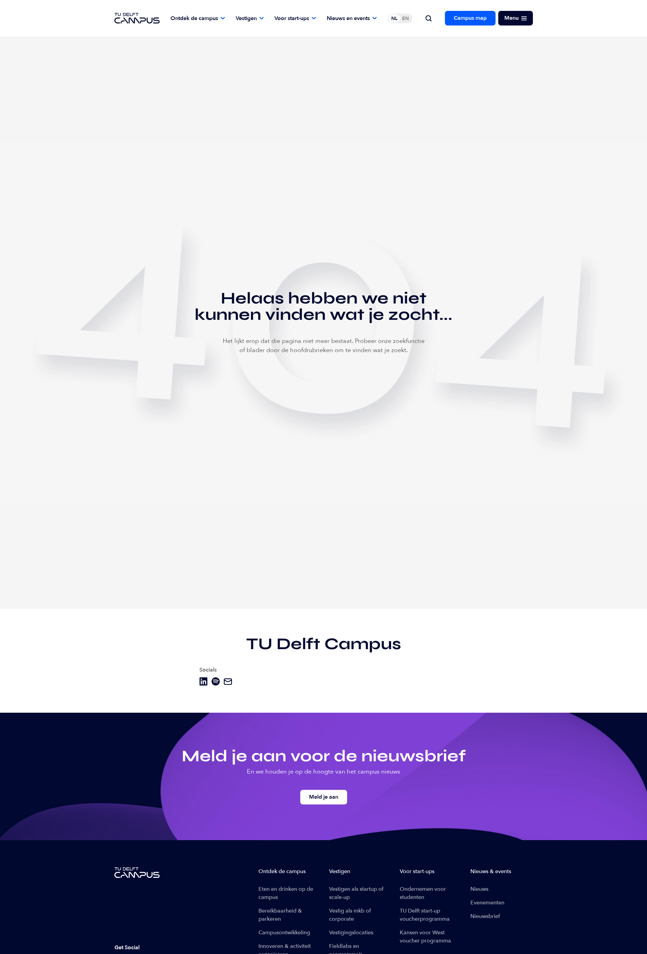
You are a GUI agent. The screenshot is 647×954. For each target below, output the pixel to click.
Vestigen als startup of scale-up (356, 893)
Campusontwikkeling (284, 932)
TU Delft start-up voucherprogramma (425, 915)
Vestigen (246, 18)
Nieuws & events (490, 871)
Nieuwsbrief (485, 916)
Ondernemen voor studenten (423, 893)
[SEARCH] (428, 18)
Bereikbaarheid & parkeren (280, 915)
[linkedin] (203, 681)
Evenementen (487, 902)
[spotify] (216, 681)
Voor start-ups (291, 18)
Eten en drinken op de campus (285, 893)
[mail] (228, 681)
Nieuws (479, 889)
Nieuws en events (348, 18)
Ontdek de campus (194, 18)
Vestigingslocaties (351, 932)
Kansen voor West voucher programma (425, 936)
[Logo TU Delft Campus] (137, 18)
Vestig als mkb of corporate (350, 915)
